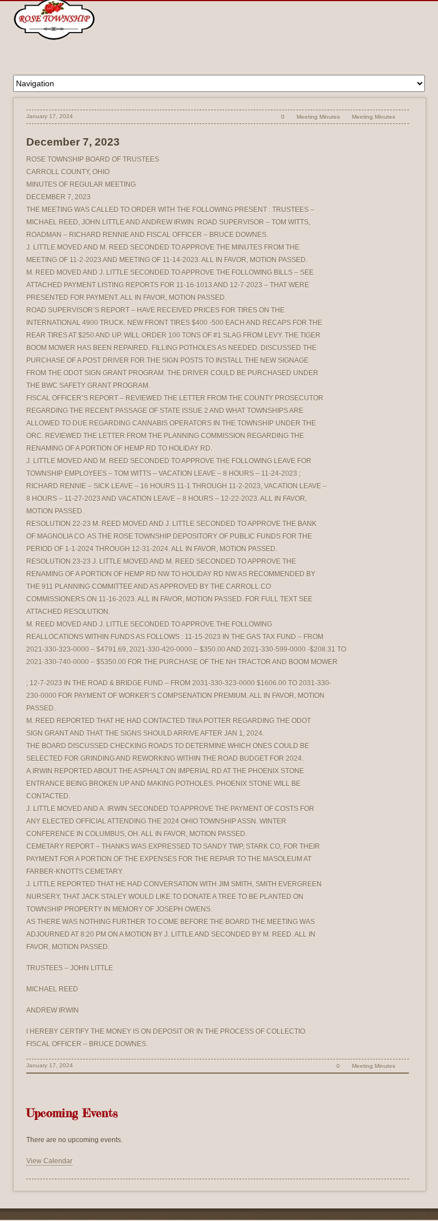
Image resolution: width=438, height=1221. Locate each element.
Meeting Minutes (318, 117)
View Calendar (49, 1161)
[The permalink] (263, 117)
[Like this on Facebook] (403, 117)
